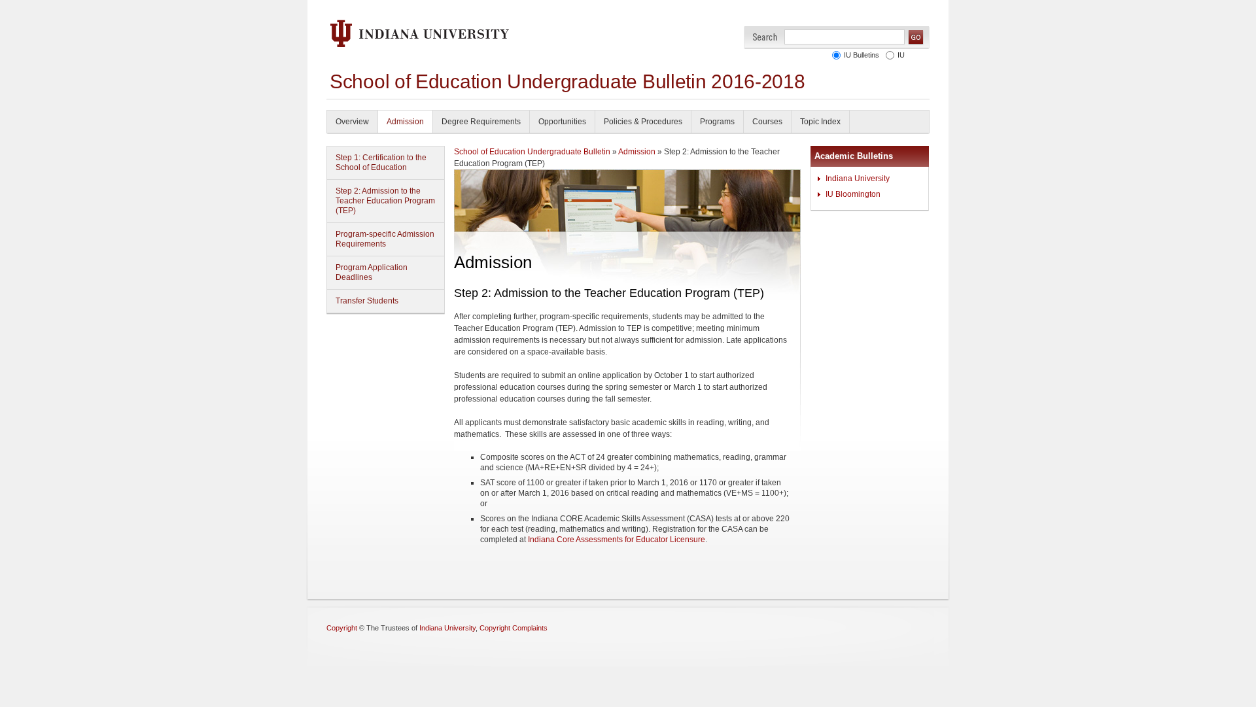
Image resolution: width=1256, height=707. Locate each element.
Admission (405, 121)
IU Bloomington (853, 194)
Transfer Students (367, 300)
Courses (767, 121)
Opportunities (562, 121)
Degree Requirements (481, 121)
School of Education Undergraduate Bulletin (532, 151)
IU (901, 55)
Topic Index (820, 121)
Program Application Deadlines (372, 272)
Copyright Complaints (514, 628)
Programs (717, 121)
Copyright (341, 628)
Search (765, 37)
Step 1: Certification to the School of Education (381, 162)
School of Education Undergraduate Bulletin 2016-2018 (567, 81)
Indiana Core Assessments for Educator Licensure (616, 539)
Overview (352, 121)
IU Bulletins (861, 55)
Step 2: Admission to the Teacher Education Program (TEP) (385, 200)
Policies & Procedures (643, 121)
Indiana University (858, 178)
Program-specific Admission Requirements (385, 239)
